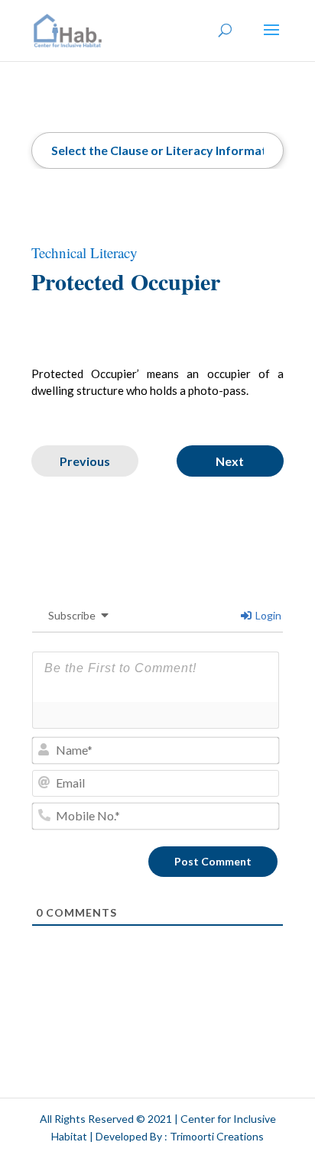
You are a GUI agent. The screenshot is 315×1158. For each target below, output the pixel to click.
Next (230, 461)
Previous (85, 461)
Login (267, 615)
